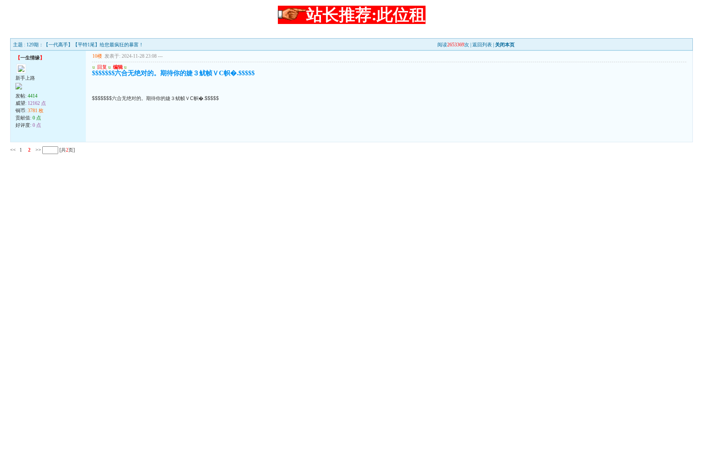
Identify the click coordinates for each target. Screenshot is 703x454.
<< (13, 150)
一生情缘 (30, 58)
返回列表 (482, 45)
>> (37, 150)
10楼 (97, 56)
